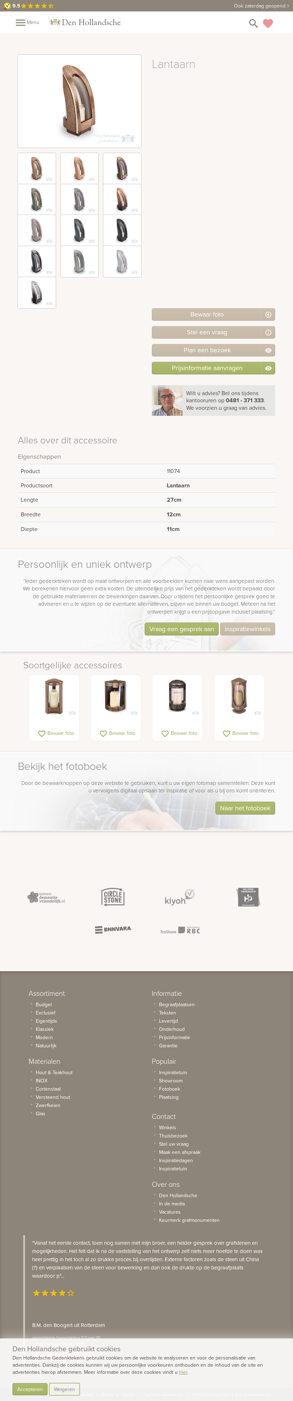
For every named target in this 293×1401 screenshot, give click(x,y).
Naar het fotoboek (245, 807)
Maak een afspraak (179, 1152)
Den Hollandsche (178, 1195)
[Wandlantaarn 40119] (116, 696)
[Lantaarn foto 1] (36, 168)
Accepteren (30, 1389)
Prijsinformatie (174, 1037)
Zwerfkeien (48, 1105)
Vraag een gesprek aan (181, 628)
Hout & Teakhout (54, 1072)
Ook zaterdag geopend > (261, 5)
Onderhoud (172, 1029)
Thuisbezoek (173, 1135)
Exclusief (45, 1012)
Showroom (171, 1080)
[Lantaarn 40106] (177, 696)
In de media (172, 1203)
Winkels (167, 1127)
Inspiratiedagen (176, 1160)
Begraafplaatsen (177, 1004)
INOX (42, 1080)
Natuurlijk (46, 1045)
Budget (44, 1004)
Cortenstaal (48, 1088)
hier (183, 1372)
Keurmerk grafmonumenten (189, 1220)
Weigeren (64, 1389)
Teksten (167, 1012)
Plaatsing (169, 1097)
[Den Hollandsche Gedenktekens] (85, 22)
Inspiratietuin (173, 1072)
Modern (44, 1037)
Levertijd (168, 1020)
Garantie (168, 1045)
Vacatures (170, 1211)
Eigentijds (46, 1020)
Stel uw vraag (174, 1143)
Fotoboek (169, 1088)
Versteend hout (53, 1097)
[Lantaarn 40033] (239, 696)
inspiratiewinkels (247, 628)
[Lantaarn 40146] (54, 696)
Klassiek (45, 1029)
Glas (40, 1113)
